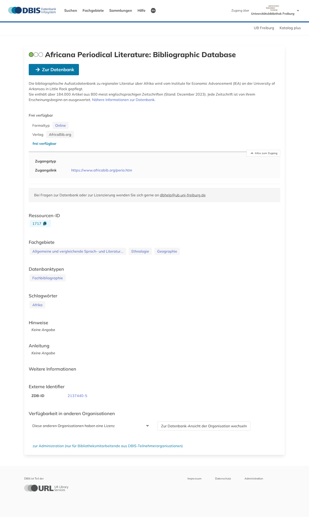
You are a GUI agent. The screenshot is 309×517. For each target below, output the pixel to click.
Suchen (70, 10)
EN (153, 10)
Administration (254, 478)
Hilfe (141, 10)
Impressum (195, 478)
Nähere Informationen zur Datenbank (123, 99)
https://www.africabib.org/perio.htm (101, 170)
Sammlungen (120, 10)
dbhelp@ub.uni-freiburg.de (183, 195)
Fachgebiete (93, 10)
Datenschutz (223, 478)
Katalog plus (290, 28)
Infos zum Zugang (266, 153)
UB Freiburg (264, 28)
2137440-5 (77, 395)
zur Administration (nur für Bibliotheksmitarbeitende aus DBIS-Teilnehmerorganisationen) (108, 446)
